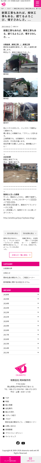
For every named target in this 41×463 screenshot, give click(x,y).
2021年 (6, 316)
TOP (2, 8)
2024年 (6, 303)
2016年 (6, 339)
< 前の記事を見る (11, 233)
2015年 (6, 343)
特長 (7, 401)
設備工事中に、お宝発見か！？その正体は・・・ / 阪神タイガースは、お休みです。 (29, 241)
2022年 (6, 312)
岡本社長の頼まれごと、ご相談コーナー (19, 277)
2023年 (6, 308)
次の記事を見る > (29, 233)
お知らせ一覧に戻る (20, 255)
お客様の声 (7, 268)
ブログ (9, 8)
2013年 (6, 352)
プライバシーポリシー (13, 433)
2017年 (6, 334)
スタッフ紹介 (10, 415)
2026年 (6, 294)
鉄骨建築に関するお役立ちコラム (16, 282)
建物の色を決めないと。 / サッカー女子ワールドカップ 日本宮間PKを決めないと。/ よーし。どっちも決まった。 (11, 243)
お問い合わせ (10, 426)
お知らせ (6, 273)
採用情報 (8, 429)
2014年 (6, 348)
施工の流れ (9, 411)
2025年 (6, 299)
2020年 (6, 321)
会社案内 (8, 408)
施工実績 (8, 405)
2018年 (6, 330)
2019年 (6, 325)
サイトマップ (10, 436)
